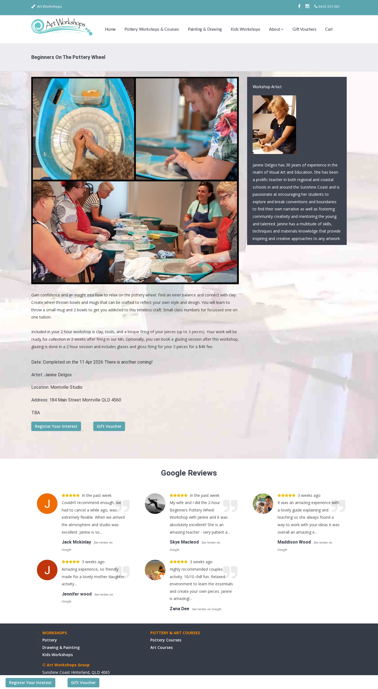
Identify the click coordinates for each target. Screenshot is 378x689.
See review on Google (206, 609)
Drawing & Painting (61, 647)
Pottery (49, 640)
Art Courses (161, 647)
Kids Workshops (245, 29)
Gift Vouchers (304, 29)
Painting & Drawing (205, 29)
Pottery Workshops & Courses (152, 29)
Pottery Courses (165, 640)
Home (110, 29)
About (275, 29)
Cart (328, 29)
